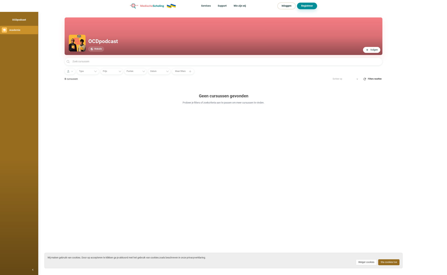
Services (206, 5)
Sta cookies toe (389, 262)
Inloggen (286, 5)
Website (98, 49)
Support (222, 5)
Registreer (307, 5)
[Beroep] (70, 71)
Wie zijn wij (240, 5)
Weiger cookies (366, 262)
